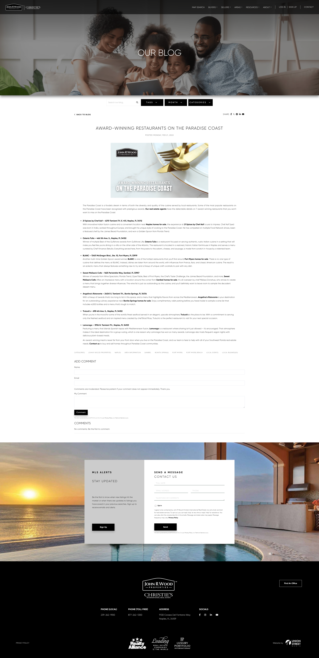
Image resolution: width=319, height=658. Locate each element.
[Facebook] (231, 114)
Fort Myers (177, 352)
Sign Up (293, 7)
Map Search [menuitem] (198, 7)
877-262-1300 (135, 615)
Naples (118, 352)
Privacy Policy (108, 418)
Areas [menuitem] (238, 7)
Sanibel (148, 352)
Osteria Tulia (151, 242)
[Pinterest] (237, 114)
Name (77, 367)
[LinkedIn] (240, 114)
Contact (309, 7)
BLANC (131, 259)
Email (76, 378)
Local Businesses (230, 352)
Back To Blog (84, 115)
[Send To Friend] (243, 114)
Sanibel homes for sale (166, 280)
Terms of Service (120, 418)
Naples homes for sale (156, 224)
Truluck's (185, 315)
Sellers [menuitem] (225, 7)
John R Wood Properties (99, 352)
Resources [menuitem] (252, 7)
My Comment (80, 393)
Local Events (212, 352)
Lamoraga (154, 329)
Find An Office (290, 583)
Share (226, 114)
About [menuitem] (266, 7)
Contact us (94, 344)
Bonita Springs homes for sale (137, 301)
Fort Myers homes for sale (196, 259)
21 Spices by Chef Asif (194, 224)
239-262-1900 (108, 615)
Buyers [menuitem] (212, 7)
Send (165, 527)
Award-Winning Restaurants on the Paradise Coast (159, 128)
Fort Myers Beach (194, 352)
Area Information (133, 352)
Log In (282, 7)
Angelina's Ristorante (208, 297)
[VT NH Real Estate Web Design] (293, 643)
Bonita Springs (162, 352)
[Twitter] (234, 114)
